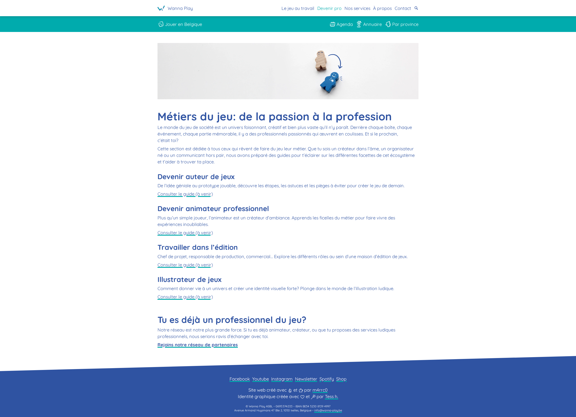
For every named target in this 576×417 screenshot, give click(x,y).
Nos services (357, 8)
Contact (403, 8)
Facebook (240, 379)
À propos (382, 8)
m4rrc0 (320, 390)
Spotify (327, 379)
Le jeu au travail (297, 8)
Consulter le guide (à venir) (185, 194)
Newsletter (306, 379)
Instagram (281, 379)
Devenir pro (329, 8)
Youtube (260, 379)
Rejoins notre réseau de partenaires (198, 344)
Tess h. (331, 396)
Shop (341, 379)
